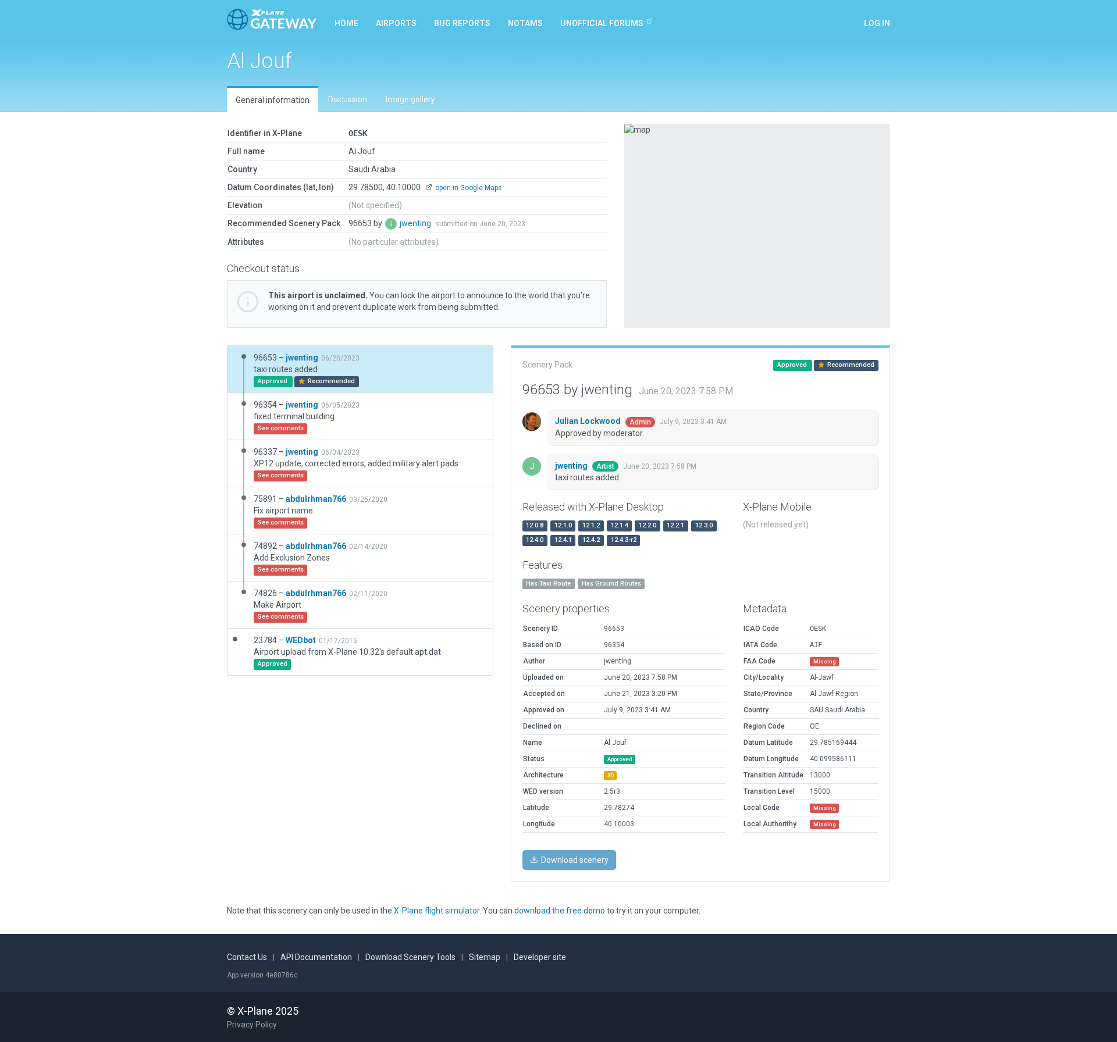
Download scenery (574, 860)
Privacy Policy (252, 1024)
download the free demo (559, 910)
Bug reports (462, 23)
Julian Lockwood (588, 421)
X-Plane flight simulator (436, 910)
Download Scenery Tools (410, 957)
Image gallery (410, 99)
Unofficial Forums (601, 23)
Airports (396, 23)
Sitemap (484, 957)
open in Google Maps (467, 188)
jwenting (416, 223)
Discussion (347, 99)
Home (346, 23)
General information (273, 100)
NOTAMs (525, 23)
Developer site (540, 957)
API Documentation (316, 957)
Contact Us (247, 957)
